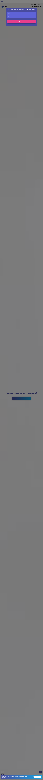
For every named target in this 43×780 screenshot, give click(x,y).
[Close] (37, 6)
